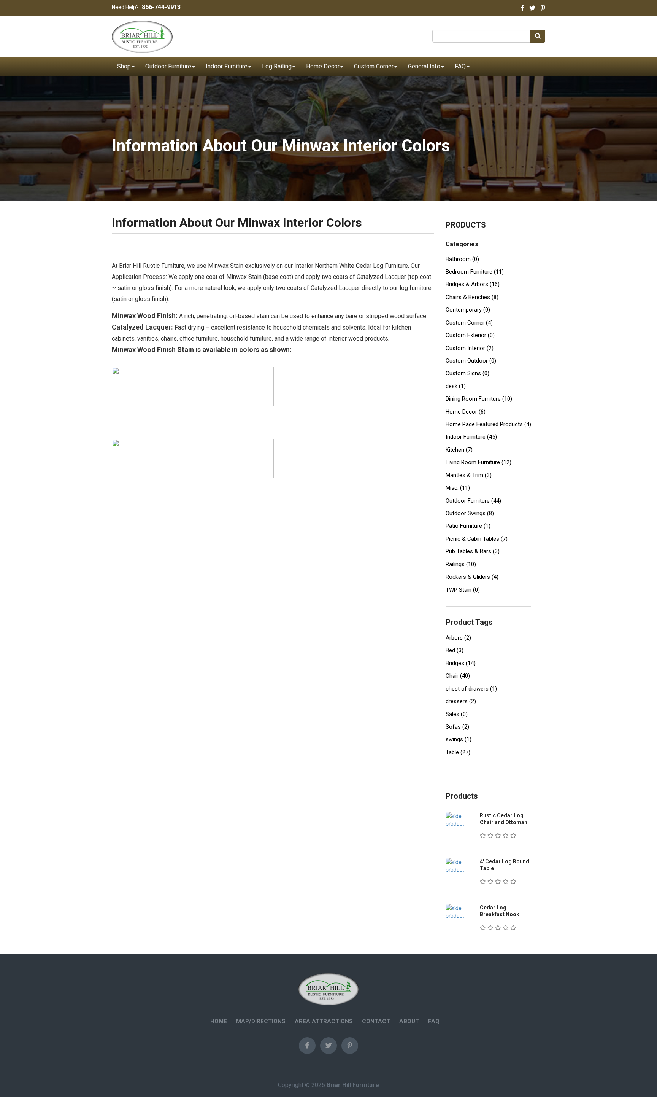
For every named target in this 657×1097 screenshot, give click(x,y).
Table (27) (458, 752)
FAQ (460, 66)
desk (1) (456, 386)
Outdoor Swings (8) (470, 513)
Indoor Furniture (227, 66)
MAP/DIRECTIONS (261, 1021)
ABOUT (409, 1021)
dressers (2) (461, 701)
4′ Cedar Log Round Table (504, 864)
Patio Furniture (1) (468, 525)
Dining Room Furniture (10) (479, 398)
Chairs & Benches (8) (472, 297)
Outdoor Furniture (168, 66)
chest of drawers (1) (471, 688)
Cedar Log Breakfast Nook (499, 910)
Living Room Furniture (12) (478, 462)
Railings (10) (461, 564)
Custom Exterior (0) (470, 335)
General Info (424, 66)
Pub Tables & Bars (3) (473, 551)
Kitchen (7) (459, 449)
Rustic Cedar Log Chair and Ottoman (503, 818)
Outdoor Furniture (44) (473, 500)
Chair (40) (458, 675)
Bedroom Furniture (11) (475, 271)
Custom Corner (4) (469, 322)
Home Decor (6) (466, 411)
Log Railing (277, 66)
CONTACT (376, 1021)
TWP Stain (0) (463, 589)
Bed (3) (454, 650)
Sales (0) (457, 714)
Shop (124, 66)
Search (540, 36)
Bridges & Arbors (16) (473, 284)
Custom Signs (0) (467, 373)
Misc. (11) (458, 487)
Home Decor (323, 66)
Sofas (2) (457, 726)
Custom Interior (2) (470, 348)
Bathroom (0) (462, 259)
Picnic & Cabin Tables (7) (477, 538)
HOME (218, 1021)
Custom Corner (374, 66)
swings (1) (458, 739)
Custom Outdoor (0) (471, 360)
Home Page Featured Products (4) (488, 424)
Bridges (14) (461, 663)
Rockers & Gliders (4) (472, 576)
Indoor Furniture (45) (471, 436)
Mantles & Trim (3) (469, 475)
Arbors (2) (458, 637)
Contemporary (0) (468, 309)
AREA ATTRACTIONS (324, 1021)
